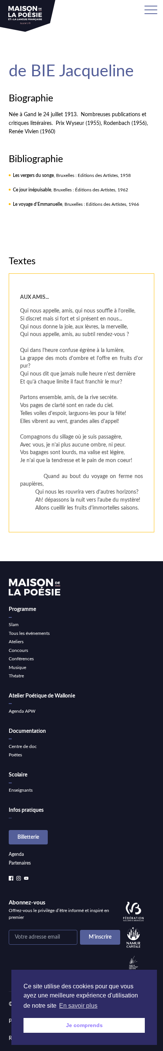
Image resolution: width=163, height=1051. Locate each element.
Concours (18, 650)
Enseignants (21, 790)
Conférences (21, 658)
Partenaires (20, 863)
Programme (22, 609)
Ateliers (16, 641)
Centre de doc (23, 746)
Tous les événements (29, 633)
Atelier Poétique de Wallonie (42, 696)
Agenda (16, 854)
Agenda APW (22, 711)
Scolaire (18, 775)
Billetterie (28, 837)
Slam (14, 624)
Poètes (15, 755)
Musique (17, 667)
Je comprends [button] (84, 1025)
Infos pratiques (26, 810)
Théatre (16, 676)
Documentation (27, 731)
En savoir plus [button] (78, 1005)
